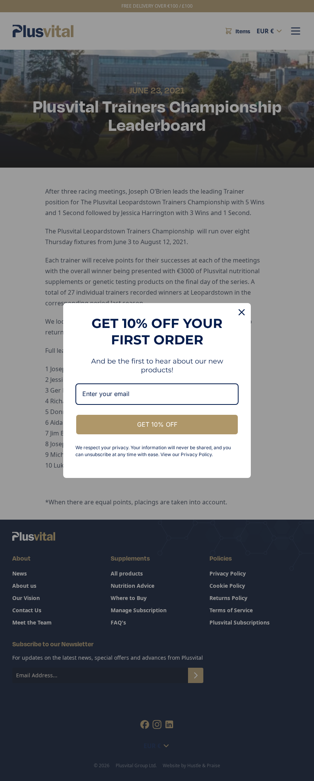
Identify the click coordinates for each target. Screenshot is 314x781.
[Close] (241, 312)
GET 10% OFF (157, 424)
